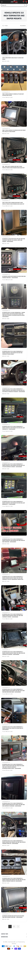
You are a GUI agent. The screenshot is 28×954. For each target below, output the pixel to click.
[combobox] (14, 5)
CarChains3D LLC (13, 941)
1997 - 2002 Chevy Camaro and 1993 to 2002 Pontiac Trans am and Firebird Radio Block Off (13, 167)
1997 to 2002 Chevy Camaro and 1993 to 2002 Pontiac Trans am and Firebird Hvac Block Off (13, 203)
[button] (2, 1)
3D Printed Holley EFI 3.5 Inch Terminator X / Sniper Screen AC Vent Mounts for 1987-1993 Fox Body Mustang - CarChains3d (13, 540)
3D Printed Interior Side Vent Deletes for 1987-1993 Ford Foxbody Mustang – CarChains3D (13, 916)
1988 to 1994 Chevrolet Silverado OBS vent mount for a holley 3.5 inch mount (14, 131)
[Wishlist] (25, 30)
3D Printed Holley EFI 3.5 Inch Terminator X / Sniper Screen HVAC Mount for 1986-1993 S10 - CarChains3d (13, 728)
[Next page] (18, 926)
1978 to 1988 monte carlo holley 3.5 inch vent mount (13, 58)
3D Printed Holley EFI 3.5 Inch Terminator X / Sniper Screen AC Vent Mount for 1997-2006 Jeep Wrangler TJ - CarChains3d (13, 503)
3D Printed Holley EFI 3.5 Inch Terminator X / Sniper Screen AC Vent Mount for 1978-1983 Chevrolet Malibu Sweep (12, 353)
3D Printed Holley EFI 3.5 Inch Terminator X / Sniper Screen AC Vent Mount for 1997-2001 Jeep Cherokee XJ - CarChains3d (13, 428)
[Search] (25, 5)
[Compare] (25, 33)
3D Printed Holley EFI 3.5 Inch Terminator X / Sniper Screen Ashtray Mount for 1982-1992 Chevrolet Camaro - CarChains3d (12, 616)
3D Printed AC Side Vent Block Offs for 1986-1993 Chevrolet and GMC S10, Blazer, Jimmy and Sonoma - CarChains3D (13, 240)
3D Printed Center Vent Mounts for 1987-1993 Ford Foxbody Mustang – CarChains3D (14, 277)
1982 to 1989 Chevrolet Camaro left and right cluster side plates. (13, 94)
